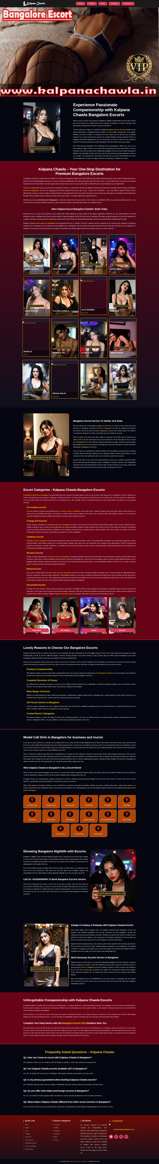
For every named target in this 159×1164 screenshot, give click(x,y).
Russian (56, 1140)
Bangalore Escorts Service (116, 129)
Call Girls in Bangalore (104, 428)
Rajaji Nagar (126, 819)
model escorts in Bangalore (61, 572)
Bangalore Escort (83, 442)
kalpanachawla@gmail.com (124, 1129)
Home (80, 3)
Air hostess (57, 1124)
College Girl (57, 1131)
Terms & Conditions (30, 1146)
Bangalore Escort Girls (74, 1023)
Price (103, 3)
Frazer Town (60, 834)
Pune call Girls (29, 1140)
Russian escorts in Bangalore (60, 556)
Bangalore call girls (105, 673)
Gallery (91, 3)
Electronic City (32, 805)
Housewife (57, 1134)
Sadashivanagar (88, 819)
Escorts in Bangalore (31, 190)
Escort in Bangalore (88, 967)
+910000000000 (117, 1121)
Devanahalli (89, 805)
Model (55, 1137)
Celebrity (56, 1127)
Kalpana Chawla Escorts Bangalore (37, 495)
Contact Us (128, 3)
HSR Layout (51, 819)
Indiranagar (32, 819)
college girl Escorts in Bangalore (59, 524)
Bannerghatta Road (107, 819)
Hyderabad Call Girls (31, 1143)
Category (114, 3)
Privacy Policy (29, 1149)
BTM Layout (98, 834)
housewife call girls (66, 593)
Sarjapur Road (51, 805)
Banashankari (70, 805)
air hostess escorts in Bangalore (70, 511)
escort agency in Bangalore (45, 223)
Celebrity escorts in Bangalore (37, 540)
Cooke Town (79, 834)
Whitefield (107, 805)
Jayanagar (126, 805)
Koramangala (70, 819)
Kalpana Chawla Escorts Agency (78, 1161)
